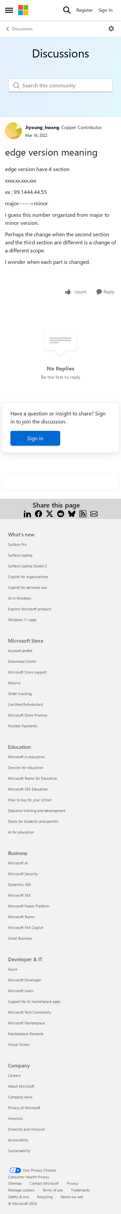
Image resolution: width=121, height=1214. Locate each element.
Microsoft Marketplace (26, 1022)
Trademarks (80, 1189)
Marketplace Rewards (26, 1033)
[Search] (67, 10)
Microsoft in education (26, 756)
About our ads (72, 1196)
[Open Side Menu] (9, 10)
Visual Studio (19, 1044)
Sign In (105, 10)
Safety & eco (18, 1196)
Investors (15, 1118)
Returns (14, 682)
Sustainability (19, 1150)
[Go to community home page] (23, 10)
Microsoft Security (23, 873)
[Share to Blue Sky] (71, 513)
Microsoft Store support (27, 672)
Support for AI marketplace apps (34, 1001)
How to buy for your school (29, 799)
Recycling (44, 1196)
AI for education (21, 832)
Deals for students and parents (33, 821)
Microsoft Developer (24, 979)
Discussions (22, 28)
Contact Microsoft (44, 1183)
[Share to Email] (93, 513)
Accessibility (18, 1139)
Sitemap (15, 1183)
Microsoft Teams (21, 916)
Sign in (35, 438)
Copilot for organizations (28, 576)
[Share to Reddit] (60, 513)
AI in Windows (19, 598)
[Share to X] (49, 513)
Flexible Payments (22, 725)
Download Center (22, 661)
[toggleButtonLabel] (111, 28)
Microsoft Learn (21, 990)
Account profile (20, 650)
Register (84, 10)
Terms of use (53, 1189)
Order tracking (20, 693)
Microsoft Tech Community (29, 1012)
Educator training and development (37, 810)
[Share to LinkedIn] (27, 513)
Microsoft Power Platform (28, 905)
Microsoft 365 (19, 895)
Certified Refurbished (25, 704)
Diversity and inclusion (26, 1129)
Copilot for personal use (27, 587)
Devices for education (25, 767)
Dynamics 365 (19, 884)
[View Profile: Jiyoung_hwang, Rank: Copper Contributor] (13, 130)
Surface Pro (17, 544)
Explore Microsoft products (30, 608)
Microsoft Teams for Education (32, 778)
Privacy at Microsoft (24, 1107)
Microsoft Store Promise (27, 715)
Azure (12, 969)
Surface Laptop (20, 555)
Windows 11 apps (22, 619)
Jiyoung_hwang (42, 127)
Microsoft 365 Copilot (25, 927)
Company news (20, 1096)
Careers (14, 1075)
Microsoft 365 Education (28, 789)
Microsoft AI (18, 862)
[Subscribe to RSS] (82, 513)
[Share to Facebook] (38, 513)
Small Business (20, 938)
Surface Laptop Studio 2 (27, 565)
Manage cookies (21, 1189)
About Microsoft (21, 1086)
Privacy (72, 1183)
